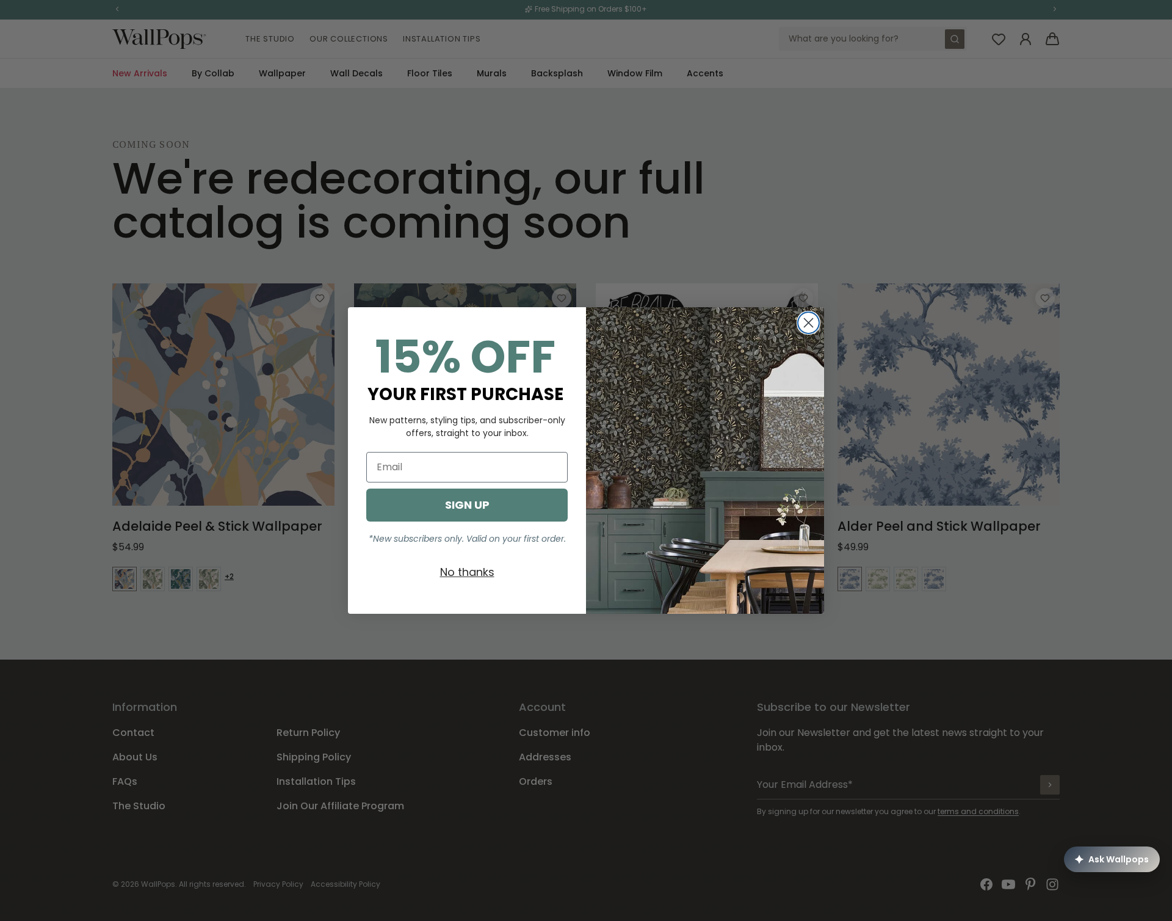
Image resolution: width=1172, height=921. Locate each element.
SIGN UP (467, 504)
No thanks (467, 572)
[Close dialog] (808, 322)
